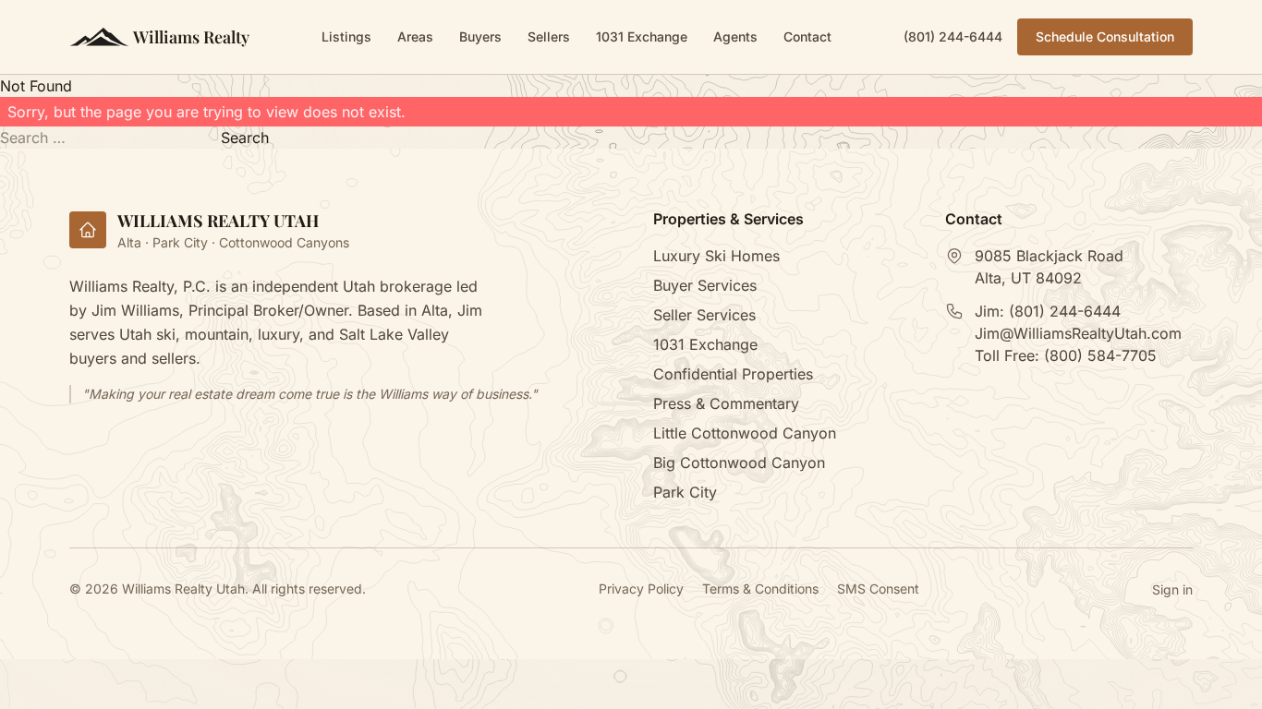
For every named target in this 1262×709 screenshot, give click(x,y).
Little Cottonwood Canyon (744, 433)
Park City (685, 492)
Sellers (549, 36)
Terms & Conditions (760, 588)
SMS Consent (878, 588)
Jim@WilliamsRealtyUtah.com (1078, 333)
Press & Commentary (726, 403)
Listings (346, 36)
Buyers (480, 36)
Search (245, 137)
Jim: (1048, 311)
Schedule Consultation (1105, 36)
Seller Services (704, 315)
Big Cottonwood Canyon (739, 462)
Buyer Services (705, 285)
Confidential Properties (733, 374)
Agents (735, 36)
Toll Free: (1066, 355)
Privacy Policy (641, 588)
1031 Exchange (641, 36)
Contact (807, 36)
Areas (415, 36)
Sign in (1172, 589)
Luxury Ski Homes (716, 255)
